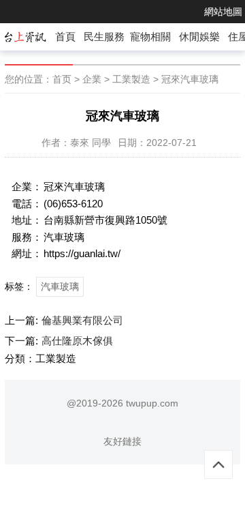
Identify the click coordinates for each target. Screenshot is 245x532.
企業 (91, 79)
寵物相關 (150, 36)
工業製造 (131, 79)
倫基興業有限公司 (82, 320)
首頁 (65, 36)
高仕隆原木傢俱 (77, 340)
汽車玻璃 (60, 286)
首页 (61, 79)
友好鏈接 (122, 441)
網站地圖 (223, 11)
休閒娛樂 (199, 36)
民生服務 (104, 36)
